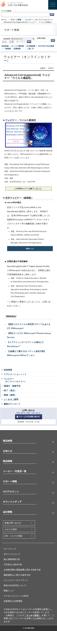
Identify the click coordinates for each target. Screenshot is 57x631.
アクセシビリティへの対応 (16, 596)
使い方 (31, 49)
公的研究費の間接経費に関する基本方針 (22, 570)
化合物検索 (30, 46)
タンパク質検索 (17, 46)
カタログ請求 (11, 529)
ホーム (4, 20)
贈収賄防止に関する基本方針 (17, 575)
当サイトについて (12, 554)
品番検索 (17, 49)
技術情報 (8, 370)
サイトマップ (10, 549)
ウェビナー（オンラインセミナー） (39, 20)
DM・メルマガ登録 (13, 536)
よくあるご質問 (11, 399)
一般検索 (7, 49)
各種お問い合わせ (13, 523)
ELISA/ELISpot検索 (46, 46)
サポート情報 (16, 20)
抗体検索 (5, 46)
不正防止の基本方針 (13, 564)
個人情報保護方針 (12, 559)
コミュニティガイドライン (16, 580)
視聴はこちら (30, 248)
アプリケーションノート (15, 374)
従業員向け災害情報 (13, 601)
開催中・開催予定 (12, 386)
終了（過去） (10, 390)
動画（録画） (10, 395)
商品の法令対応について (15, 585)
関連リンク (9, 591)
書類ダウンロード (12, 404)
